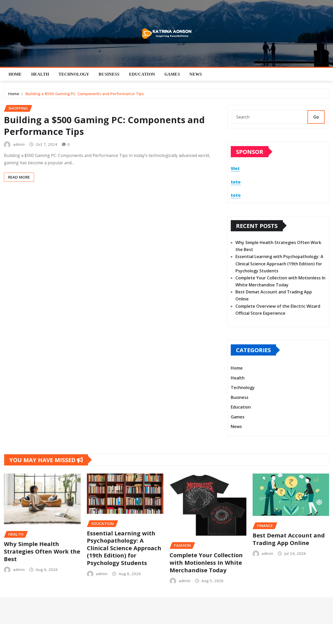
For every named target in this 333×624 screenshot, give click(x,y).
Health (40, 74)
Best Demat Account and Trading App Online (289, 539)
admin (19, 144)
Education (142, 74)
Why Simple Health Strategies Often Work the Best (42, 551)
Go (316, 117)
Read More (19, 177)
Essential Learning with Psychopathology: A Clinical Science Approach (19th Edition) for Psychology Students (279, 263)
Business (109, 74)
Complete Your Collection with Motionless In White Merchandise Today (206, 562)
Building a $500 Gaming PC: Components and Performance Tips (84, 93)
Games (172, 74)
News (195, 74)
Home (15, 74)
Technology (74, 74)
